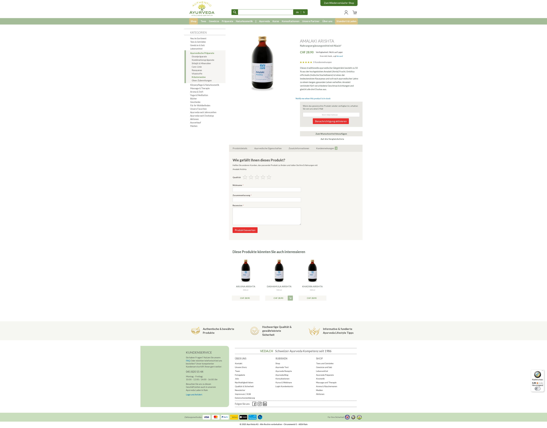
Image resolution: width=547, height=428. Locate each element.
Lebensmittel (322, 371)
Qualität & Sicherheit (244, 386)
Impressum (240, 394)
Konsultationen (282, 378)
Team (237, 371)
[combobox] (263, 12)
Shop (277, 363)
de (297, 12)
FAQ (188, 360)
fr (304, 12)
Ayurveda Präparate (325, 375)
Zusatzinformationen (299, 148)
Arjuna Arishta (245, 286)
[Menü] (542, 371)
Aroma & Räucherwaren (326, 386)
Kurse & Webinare (283, 382)
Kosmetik (320, 378)
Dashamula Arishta (279, 286)
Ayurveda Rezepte (283, 371)
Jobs (237, 378)
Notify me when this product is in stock (313, 98)
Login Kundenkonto (284, 386)
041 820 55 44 (194, 371)
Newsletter (240, 390)
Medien (319, 390)
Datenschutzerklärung (245, 398)
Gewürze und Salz (324, 367)
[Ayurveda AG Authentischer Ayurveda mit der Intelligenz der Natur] (201, 8)
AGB (249, 394)
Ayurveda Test (282, 367)
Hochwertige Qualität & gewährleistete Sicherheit (277, 330)
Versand (339, 56)
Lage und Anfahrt (194, 394)
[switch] (537, 388)
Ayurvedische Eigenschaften (268, 148)
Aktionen (320, 394)
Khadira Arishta (312, 286)
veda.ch (266, 351)
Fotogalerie (240, 375)
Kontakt (238, 363)
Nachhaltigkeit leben (244, 382)
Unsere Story (241, 367)
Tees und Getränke (324, 363)
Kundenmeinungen (326, 148)
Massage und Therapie (326, 382)
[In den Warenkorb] (290, 298)
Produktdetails (240, 148)
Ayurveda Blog (281, 375)
